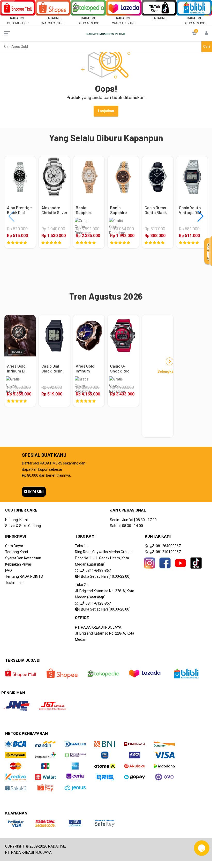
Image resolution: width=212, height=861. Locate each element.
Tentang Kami (16, 552)
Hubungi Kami (16, 520)
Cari (206, 46)
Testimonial (14, 583)
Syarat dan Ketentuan (23, 558)
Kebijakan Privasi (19, 564)
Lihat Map (96, 564)
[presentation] (7, 216)
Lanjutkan (106, 111)
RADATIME (159, 18)
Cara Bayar (14, 546)
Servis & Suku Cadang (23, 526)
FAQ (8, 570)
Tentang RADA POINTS (24, 576)
